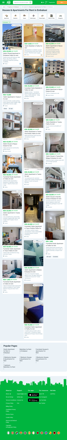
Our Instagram (43, 397)
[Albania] (54, 432)
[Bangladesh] (37, 432)
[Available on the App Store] (33, 395)
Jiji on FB (41, 394)
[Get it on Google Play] (33, 400)
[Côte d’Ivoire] (33, 432)
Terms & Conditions (11, 400)
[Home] (9, 2)
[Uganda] (12, 432)
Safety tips (20, 397)
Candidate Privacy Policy (11, 410)
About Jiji (8, 394)
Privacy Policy (9, 403)
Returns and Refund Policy (11, 421)
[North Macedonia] (58, 432)
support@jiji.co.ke (22, 394)
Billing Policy (9, 406)
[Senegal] (29, 432)
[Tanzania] (16, 432)
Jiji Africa (52, 394)
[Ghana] (21, 432)
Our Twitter (42, 403)
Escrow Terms (9, 414)
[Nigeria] (8, 432)
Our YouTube (42, 400)
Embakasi (5, 22)
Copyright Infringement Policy (11, 426)
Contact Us (20, 400)
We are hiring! (9, 397)
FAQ (18, 403)
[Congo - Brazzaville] (50, 432)
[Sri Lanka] (41, 432)
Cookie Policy (9, 417)
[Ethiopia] (25, 432)
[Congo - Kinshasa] (46, 432)
